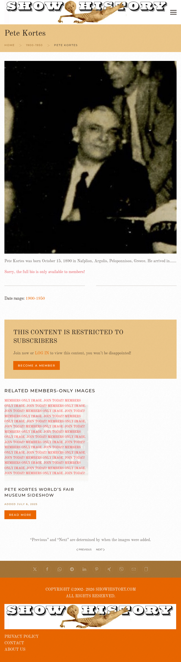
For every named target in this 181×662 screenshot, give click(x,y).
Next (99, 549)
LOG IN (42, 353)
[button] (173, 12)
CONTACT (14, 643)
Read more (20, 514)
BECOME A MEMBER (36, 365)
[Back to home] (87, 12)
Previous (85, 549)
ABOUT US (14, 650)
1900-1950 (35, 299)
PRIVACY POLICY (21, 637)
